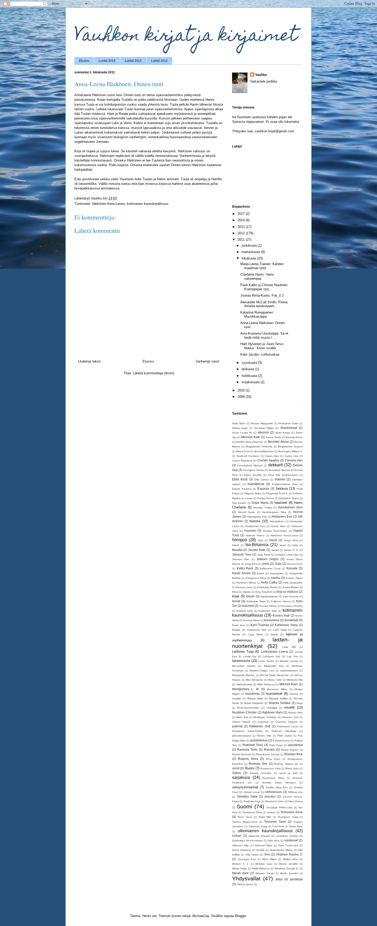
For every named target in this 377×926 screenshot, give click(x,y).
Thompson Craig (287, 817)
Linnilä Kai (249, 656)
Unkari (236, 835)
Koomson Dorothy (292, 606)
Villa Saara (252, 854)
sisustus (270, 796)
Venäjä (260, 850)
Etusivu (84, 61)
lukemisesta (241, 661)
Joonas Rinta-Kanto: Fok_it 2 (262, 295)
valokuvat (291, 840)
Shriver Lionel (252, 792)
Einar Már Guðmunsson (283, 475)
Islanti (235, 545)
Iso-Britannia (257, 544)
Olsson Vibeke (241, 721)
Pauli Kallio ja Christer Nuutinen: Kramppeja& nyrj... (264, 287)
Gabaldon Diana (289, 498)
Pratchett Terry (252, 745)
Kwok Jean (238, 625)
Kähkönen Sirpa (286, 625)
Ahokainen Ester (288, 423)
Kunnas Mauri (251, 620)
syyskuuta (250, 363)
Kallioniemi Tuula (270, 568)
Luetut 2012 (159, 61)
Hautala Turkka (262, 507)
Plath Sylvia (284, 735)
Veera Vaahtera (241, 850)
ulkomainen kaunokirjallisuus (265, 831)
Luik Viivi (292, 656)
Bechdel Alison (278, 441)
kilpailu (247, 591)
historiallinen (277, 521)
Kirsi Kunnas (291, 596)
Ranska (269, 749)
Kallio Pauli (245, 568)
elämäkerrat (255, 484)
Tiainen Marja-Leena (244, 821)
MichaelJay (200, 916)
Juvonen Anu (295, 563)
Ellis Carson (261, 479)
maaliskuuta (251, 382)
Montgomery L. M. (245, 689)
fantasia (282, 488)
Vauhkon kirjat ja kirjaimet (185, 36)
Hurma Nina (278, 526)
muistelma (252, 693)
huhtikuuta (250, 376)
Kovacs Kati (281, 615)
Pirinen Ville (264, 735)
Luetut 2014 (107, 61)
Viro (267, 854)
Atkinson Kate (250, 437)
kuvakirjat (291, 620)
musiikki (236, 698)
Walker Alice (290, 859)
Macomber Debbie (243, 666)
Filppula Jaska (252, 493)
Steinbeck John (274, 801)
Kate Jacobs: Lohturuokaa (259, 354)
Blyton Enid (243, 451)
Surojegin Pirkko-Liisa (279, 807)
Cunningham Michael (250, 465)
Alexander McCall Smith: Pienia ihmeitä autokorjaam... (263, 304)
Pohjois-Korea (281, 740)
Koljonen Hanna (281, 601)
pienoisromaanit (241, 735)
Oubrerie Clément (287, 721)
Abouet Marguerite (262, 423)
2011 (241, 239)
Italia (295, 545)
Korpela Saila (244, 610)
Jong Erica (251, 563)
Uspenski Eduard (259, 835)
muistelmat (274, 694)
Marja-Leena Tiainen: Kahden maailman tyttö (262, 266)
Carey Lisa (291, 456)
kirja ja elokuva (287, 591)
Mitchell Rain (289, 684)
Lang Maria (255, 634)
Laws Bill (289, 647)
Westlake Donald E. (287, 868)
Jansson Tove (242, 554)
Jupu (278, 563)
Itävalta (237, 549)
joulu (265, 563)
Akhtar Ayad (239, 428)
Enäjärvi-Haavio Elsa (285, 484)
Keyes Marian (291, 587)
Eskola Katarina (242, 488)
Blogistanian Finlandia (259, 446)
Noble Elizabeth (253, 703)
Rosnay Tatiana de (286, 763)
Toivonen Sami (275, 821)
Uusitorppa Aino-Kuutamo (247, 840)
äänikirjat (296, 879)
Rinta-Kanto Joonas (268, 754)
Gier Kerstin (239, 502)
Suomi (244, 806)
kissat (236, 601)
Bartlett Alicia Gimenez (249, 441)
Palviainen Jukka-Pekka (247, 731)
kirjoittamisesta (269, 596)
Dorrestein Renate (279, 470)
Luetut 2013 (133, 61)
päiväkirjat (295, 745)
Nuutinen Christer (244, 712)
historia (255, 521)
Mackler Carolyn (289, 661)
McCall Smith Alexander (274, 675)
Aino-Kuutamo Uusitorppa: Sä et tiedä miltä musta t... (264, 335)
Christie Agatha (268, 460)
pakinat (237, 726)
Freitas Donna (265, 498)
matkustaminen (289, 670)
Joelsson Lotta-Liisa (287, 554)
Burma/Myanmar (264, 451)
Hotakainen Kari (255, 526)
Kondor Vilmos (268, 606)
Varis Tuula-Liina (288, 845)
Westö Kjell (240, 873)
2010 (241, 390)
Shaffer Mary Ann (277, 787)
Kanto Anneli (241, 573)
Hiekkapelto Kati (257, 516)
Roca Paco (273, 759)
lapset (274, 634)
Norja (299, 703)
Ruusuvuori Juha (270, 768)
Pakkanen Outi (259, 726)
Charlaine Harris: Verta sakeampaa (257, 276)
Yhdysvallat (246, 878)
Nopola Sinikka (280, 702)
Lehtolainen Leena (274, 651)
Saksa (236, 772)
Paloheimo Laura (287, 726)
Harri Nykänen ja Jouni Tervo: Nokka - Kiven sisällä (262, 346)
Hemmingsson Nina (274, 512)
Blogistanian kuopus (290, 446)
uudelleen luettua (287, 835)
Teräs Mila (265, 817)
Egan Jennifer (253, 475)
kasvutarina (277, 573)
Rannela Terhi (247, 749)
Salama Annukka (260, 773)
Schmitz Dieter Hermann (279, 782)
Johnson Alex (240, 559)
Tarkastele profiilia (263, 81)
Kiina (235, 591)
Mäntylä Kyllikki (278, 698)
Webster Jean (263, 863)
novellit (289, 707)
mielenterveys (244, 684)
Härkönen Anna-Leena (108, 204)
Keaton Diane (294, 578)
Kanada (291, 568)
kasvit (260, 573)
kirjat (235, 596)
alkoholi (263, 432)
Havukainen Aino (290, 507)
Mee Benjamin (254, 679)
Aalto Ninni (238, 423)
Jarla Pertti (263, 554)
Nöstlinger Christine (264, 717)
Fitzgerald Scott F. (277, 493)
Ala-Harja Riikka (264, 428)
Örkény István (245, 884)
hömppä (239, 540)
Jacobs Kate (256, 549)
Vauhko (261, 75)
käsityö (236, 629)
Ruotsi (249, 768)
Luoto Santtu (266, 661)
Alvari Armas (282, 432)
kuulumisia (271, 620)
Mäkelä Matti (255, 698)
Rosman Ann (258, 763)
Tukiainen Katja (258, 826)
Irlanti (273, 540)
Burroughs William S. (290, 451)
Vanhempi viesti (207, 361)
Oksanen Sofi (290, 717)
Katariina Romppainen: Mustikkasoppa (257, 314)
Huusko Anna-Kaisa (275, 530)
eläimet (280, 479)
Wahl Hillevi (269, 859)
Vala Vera (273, 840)
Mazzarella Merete (243, 675)
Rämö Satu (292, 768)
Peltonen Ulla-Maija (284, 731)
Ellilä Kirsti (239, 479)
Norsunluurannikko (248, 707)
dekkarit (275, 465)
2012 (241, 233)
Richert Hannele (241, 754)
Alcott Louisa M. (242, 432)
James (275, 550)
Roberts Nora (248, 758)
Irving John (291, 540)
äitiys (279, 879)
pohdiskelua (258, 740)
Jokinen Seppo (267, 559)
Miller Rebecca (266, 684)
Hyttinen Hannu (255, 535)
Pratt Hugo (276, 745)
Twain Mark (296, 826)
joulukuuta (250, 245)
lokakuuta (249, 258)
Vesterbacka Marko (281, 850)
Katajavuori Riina (256, 578)
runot (235, 768)
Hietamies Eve (282, 516)
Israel (283, 545)
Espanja (263, 488)
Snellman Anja (251, 801)
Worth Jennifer (289, 873)
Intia (260, 540)
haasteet (280, 503)
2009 (241, 397)
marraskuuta (251, 252)
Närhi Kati (242, 717)
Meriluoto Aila (295, 679)
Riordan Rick (293, 754)
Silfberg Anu (295, 792)
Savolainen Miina (273, 778)
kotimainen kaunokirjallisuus (147, 204)
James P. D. (291, 550)
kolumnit (248, 605)
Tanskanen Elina (252, 812)
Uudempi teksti (89, 361)
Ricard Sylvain (289, 749)
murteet (293, 693)
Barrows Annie (294, 437)
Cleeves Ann (294, 460)
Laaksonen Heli (256, 629)
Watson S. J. (240, 863)
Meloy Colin (275, 679)
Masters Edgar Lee (262, 670)
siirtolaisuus (273, 791)
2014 (241, 220)
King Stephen (263, 591)
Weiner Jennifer (288, 863)
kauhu (275, 577)
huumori (250, 530)
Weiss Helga (239, 868)
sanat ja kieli (288, 773)
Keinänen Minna (246, 582)
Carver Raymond (242, 460)
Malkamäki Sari (273, 666)
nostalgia (271, 707)
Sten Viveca (295, 801)
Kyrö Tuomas (260, 625)
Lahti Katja (280, 629)
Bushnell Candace (248, 456)
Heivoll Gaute (246, 512)
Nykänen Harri (272, 712)
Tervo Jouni (244, 817)
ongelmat (263, 721)
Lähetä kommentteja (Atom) (153, 373)
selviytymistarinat (245, 787)
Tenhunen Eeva (291, 812)
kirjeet (250, 596)
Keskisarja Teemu (267, 587)
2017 (241, 214)
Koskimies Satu (267, 610)
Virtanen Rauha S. (289, 854)
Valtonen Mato (263, 845)
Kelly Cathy (269, 582)
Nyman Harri (295, 712)
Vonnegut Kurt (247, 859)
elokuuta (248, 369)
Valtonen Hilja (240, 845)
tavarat (271, 812)
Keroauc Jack (244, 587)
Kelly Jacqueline (293, 582)
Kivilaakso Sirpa (256, 601)
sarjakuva (241, 777)
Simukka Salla (247, 796)
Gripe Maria (260, 502)
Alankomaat (288, 427)
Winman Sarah (264, 873)
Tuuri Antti (278, 826)
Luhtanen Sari (271, 656)
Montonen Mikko (277, 689)
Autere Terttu (273, 437)
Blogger (240, 916)
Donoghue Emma (253, 470)
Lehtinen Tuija (243, 651)
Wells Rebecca (261, 868)
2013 (241, 227)
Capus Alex (272, 456)
